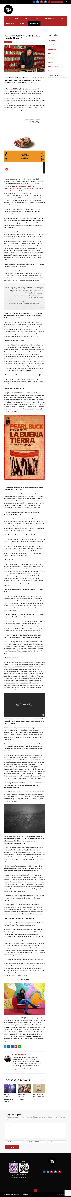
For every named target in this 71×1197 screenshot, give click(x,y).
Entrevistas (34, 23)
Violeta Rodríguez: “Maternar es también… (8, 1097)
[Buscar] (66, 2)
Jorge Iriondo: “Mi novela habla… (23, 1096)
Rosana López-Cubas (19, 1055)
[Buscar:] (57, 2)
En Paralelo (10, 23)
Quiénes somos (62, 1194)
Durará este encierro (55, 75)
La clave (51, 62)
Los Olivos (29, 82)
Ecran (61, 18)
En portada (52, 40)
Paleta (26, 18)
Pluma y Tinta (49, 18)
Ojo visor (22, 23)
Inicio (8, 18)
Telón (17, 18)
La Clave (36, 18)
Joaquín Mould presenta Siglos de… (38, 1096)
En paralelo (52, 49)
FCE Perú (16, 89)
